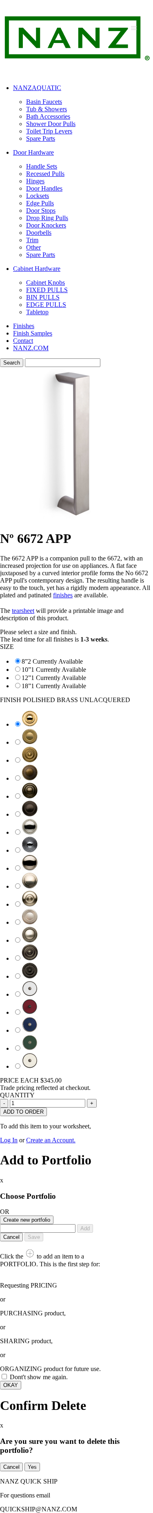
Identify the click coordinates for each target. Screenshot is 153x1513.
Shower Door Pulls (50, 123)
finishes (63, 595)
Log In (9, 1140)
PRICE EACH (31, 1080)
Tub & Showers (46, 109)
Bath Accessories (48, 116)
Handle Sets (41, 166)
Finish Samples (32, 333)
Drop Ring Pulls (47, 217)
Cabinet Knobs (45, 282)
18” (26, 685)
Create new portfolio (26, 1220)
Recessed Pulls (45, 173)
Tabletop (37, 311)
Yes (32, 1467)
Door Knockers (46, 225)
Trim (32, 239)
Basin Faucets (44, 101)
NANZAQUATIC (37, 87)
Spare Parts (40, 138)
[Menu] (134, 27)
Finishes (23, 325)
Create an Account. (50, 1140)
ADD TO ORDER (23, 1112)
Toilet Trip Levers (49, 131)
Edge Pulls (40, 203)
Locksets (37, 195)
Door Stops (40, 210)
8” (25, 661)
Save (34, 1237)
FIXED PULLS (47, 289)
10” (26, 669)
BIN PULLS (43, 297)
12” (26, 677)
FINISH (65, 699)
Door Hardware (33, 152)
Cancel (11, 1237)
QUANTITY (17, 1095)
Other (33, 247)
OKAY (10, 1385)
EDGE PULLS (46, 304)
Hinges (35, 181)
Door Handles (44, 188)
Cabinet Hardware (36, 268)
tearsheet (23, 610)
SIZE (7, 646)
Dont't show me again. (39, 1376)
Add (85, 1228)
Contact (23, 340)
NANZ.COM (31, 347)
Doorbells (38, 232)
